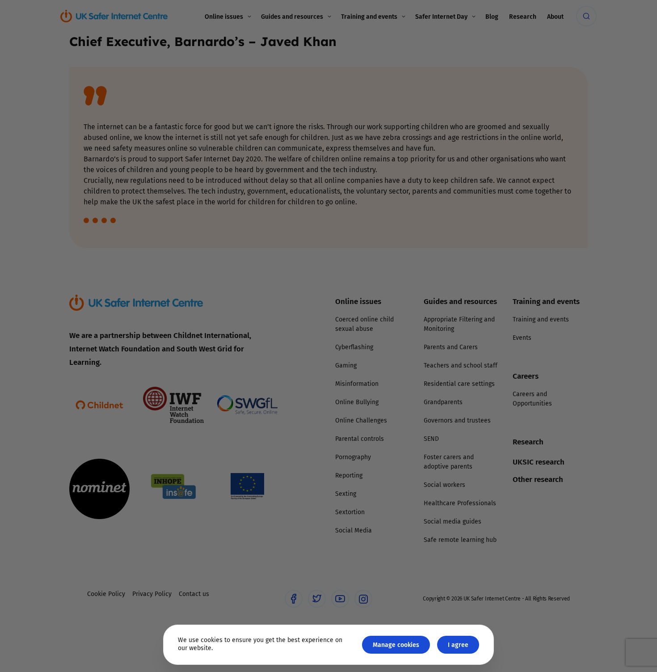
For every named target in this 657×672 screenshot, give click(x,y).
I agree (458, 644)
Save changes (411, 442)
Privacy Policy (237, 437)
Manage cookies (396, 644)
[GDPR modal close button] (435, 225)
